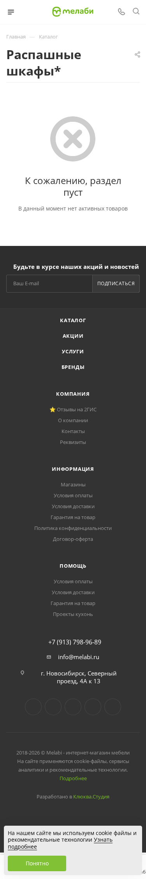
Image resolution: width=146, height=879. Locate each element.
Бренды (73, 366)
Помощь (73, 565)
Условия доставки (73, 506)
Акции (73, 335)
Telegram (53, 706)
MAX (112, 706)
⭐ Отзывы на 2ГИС (73, 409)
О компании (73, 420)
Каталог (73, 320)
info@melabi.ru (78, 657)
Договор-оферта (73, 538)
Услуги (73, 351)
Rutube (92, 706)
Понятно (37, 863)
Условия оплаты (73, 495)
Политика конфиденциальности (73, 528)
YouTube (73, 706)
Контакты (73, 431)
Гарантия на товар (73, 517)
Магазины (73, 484)
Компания (73, 393)
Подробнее (73, 778)
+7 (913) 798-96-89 (74, 642)
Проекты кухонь (73, 614)
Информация (73, 468)
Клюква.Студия (91, 796)
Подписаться (116, 283)
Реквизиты (73, 442)
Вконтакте (33, 706)
